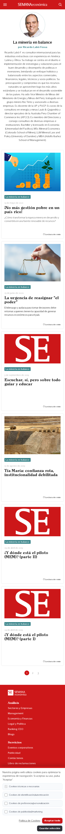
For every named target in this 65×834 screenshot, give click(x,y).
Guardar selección (49, 828)
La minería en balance (18, 197)
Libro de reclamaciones (22, 763)
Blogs (11, 734)
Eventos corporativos (20, 747)
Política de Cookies (29, 820)
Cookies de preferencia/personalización (29, 803)
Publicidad (14, 753)
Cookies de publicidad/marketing (26, 812)
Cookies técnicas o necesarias (24, 786)
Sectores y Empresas (20, 708)
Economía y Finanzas (20, 718)
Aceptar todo (52, 821)
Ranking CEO (15, 729)
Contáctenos (15, 758)
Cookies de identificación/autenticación (29, 795)
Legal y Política (17, 724)
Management (15, 713)
